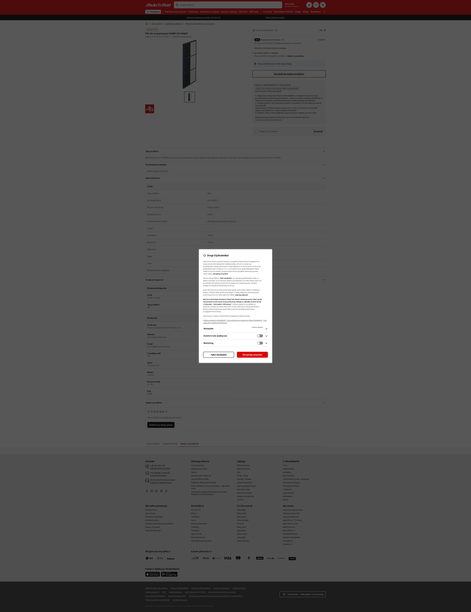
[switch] (260, 335)
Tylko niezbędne (219, 354)
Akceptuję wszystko (252, 354)
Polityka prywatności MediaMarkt (214, 320)
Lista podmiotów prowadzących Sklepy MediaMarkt (244, 320)
